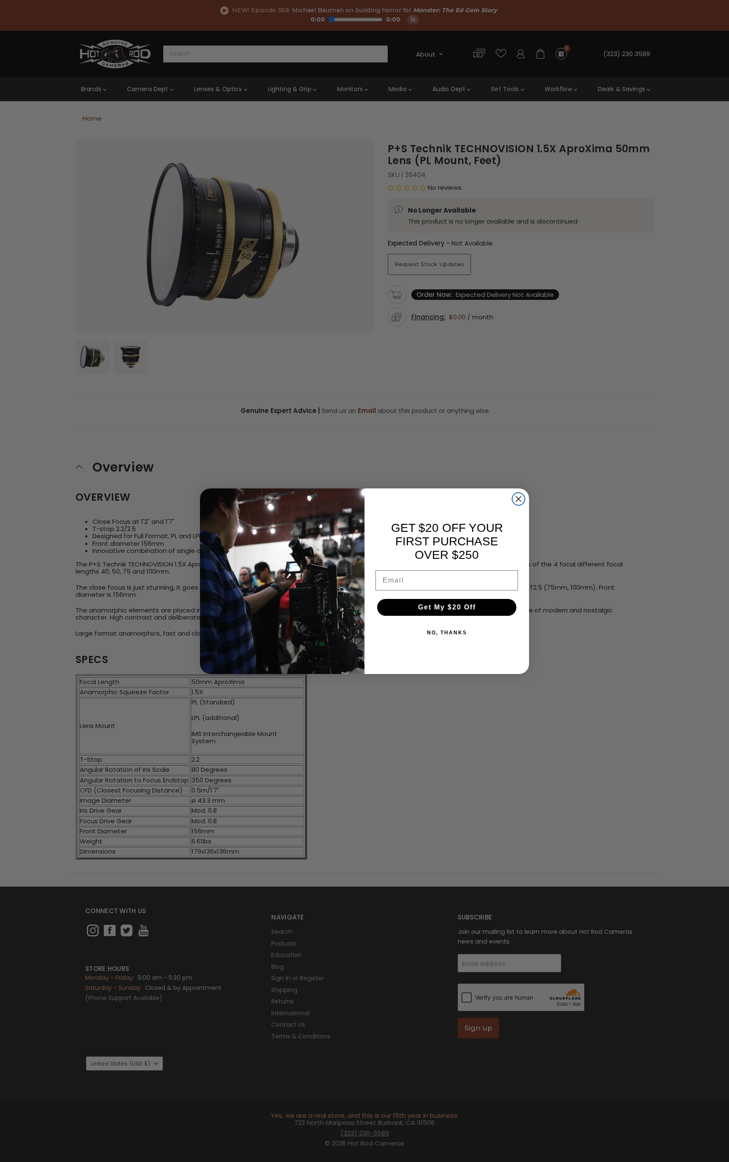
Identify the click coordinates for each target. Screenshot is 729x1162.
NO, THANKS (447, 633)
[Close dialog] (518, 499)
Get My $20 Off (447, 607)
